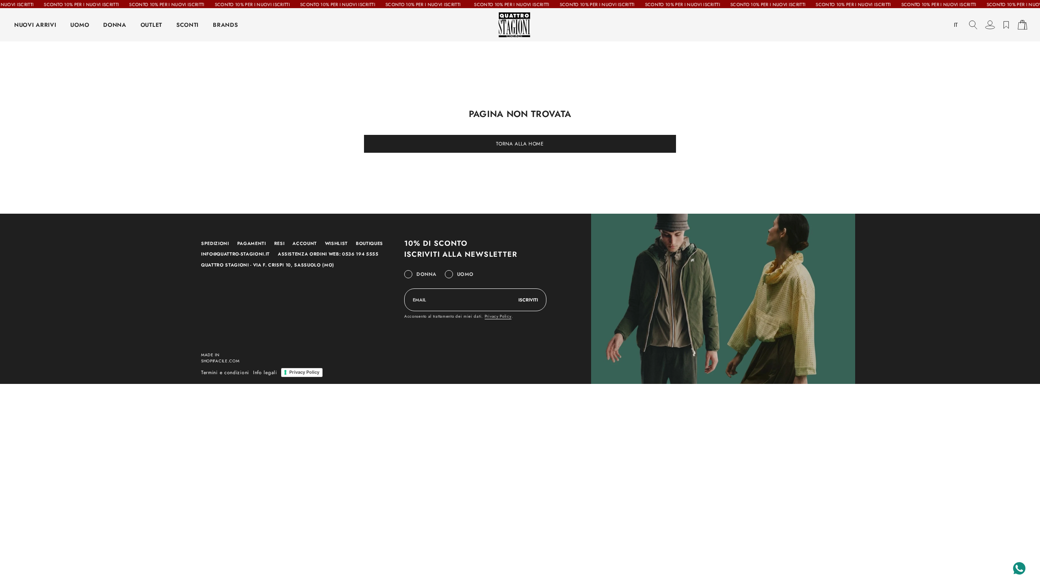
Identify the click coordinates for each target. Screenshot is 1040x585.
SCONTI (187, 25)
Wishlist (336, 243)
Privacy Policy (498, 316)
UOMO (79, 25)
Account (304, 243)
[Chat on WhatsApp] (1019, 568)
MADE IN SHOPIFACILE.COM (220, 358)
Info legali (265, 372)
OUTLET (151, 25)
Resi (279, 243)
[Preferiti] (1006, 25)
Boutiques (369, 243)
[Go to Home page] (520, 24)
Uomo (465, 274)
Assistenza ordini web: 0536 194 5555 (328, 254)
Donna (426, 274)
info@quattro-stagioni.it (235, 254)
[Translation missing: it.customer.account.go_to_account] (990, 24)
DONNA (114, 25)
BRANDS (225, 25)
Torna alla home (520, 143)
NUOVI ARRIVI (35, 25)
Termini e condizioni (225, 372)
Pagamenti (251, 243)
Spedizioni (215, 243)
